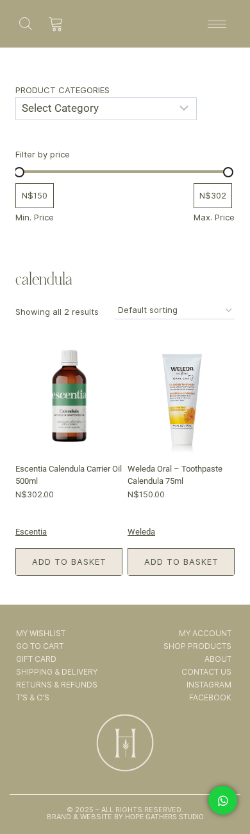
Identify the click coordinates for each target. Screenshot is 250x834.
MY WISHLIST (40, 633)
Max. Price (214, 217)
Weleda (141, 532)
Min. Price (34, 217)
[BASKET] (56, 24)
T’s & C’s (32, 697)
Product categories (62, 90)
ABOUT (217, 659)
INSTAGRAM (209, 684)
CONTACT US (206, 672)
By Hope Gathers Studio (158, 817)
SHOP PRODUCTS (197, 646)
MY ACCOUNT (205, 633)
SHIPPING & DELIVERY (56, 672)
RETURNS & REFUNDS (56, 684)
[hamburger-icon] (217, 24)
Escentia (31, 532)
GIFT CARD (36, 659)
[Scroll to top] (223, 788)
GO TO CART (39, 646)
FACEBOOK (210, 697)
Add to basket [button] (69, 561)
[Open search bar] (25, 23)
